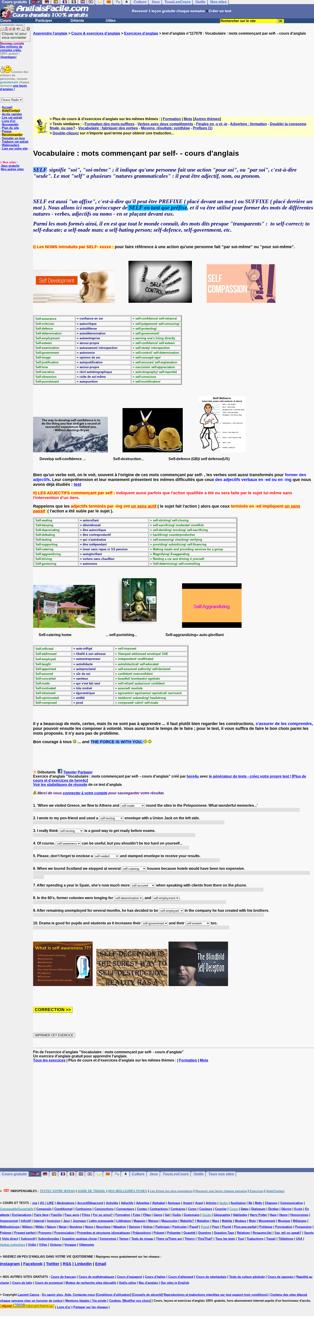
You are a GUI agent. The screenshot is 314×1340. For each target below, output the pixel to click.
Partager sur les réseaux (90, 1307)
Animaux (174, 1203)
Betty (258, 1203)
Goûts (176, 1215)
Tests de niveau (142, 1238)
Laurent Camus (28, 1294)
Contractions (159, 1209)
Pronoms (44, 1232)
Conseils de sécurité (147, 1294)
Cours (5, 20)
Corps (192, 1209)
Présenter (174, 1232)
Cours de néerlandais (211, 1277)
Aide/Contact (11, 110)
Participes (162, 1227)
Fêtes (147, 1215)
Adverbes (142, 1203)
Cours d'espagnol (129, 1277)
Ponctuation (283, 1227)
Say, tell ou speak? (287, 1232)
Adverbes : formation (248, 124)
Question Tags (224, 1232)
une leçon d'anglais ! (13, 87)
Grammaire (192, 1215)
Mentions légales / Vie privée (85, 1300)
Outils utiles (127, 1282)
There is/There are (169, 1238)
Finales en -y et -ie (211, 124)
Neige (63, 1227)
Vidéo (32, 1244)
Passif (193, 1227)
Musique (284, 1221)
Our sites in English (175, 1282)
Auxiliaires (238, 1203)
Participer (43, 20)
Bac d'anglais (148, 1282)
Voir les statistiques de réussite (60, 785)
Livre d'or (8, 121)
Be (250, 1203)
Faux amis (72, 1215)
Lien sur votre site (15, 148)
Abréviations (65, 1203)
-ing (34, 1203)
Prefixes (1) (202, 128)
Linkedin (83, 1264)
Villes (43, 1244)
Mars (215, 1221)
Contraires (178, 1209)
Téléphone (285, 1238)
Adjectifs (127, 1203)
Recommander (12, 134)
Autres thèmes (207, 119)
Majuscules (169, 1221)
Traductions (255, 1238)
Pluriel (226, 1227)
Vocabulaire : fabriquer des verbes (108, 128)
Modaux (240, 1221)
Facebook (33, 1264)
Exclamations (21, 1215)
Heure (283, 1215)
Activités (112, 1203)
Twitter (52, 1264)
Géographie (222, 1215)
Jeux (153, 1174)
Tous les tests (225, 1238)
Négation (119, 1227)
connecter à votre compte (85, 793)
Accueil (7, 107)
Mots (188, 119)
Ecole (298, 1209)
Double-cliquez (66, 133)
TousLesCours (176, 1174)
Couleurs (205, 1209)
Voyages (70, 1244)
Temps (123, 1238)
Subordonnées (48, 1238)
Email (100, 1264)
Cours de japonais (281, 1277)
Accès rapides (12, 114)
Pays (215, 1227)
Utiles (111, 20)
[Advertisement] (173, 72)
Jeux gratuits (10, 165)
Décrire (286, 1209)
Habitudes (240, 1215)
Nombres (75, 1227)
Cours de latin (22, 1282)
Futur (136, 1215)
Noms (89, 1227)
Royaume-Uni (262, 1232)
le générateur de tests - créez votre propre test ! (250, 776)
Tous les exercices (49, 1060)
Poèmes (5, 1232)
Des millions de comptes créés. (12, 47)
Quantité (189, 1232)
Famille (56, 1215)
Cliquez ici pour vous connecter (14, 35)
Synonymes (108, 1238)
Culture (138, 1174)
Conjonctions (104, 1209)
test (77, 484)
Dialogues (258, 1209)
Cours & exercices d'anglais (95, 33)
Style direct (10, 1238)
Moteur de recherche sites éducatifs (91, 1282)
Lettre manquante (101, 1221)
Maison (153, 1221)
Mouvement (267, 1221)
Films (86, 1215)
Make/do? (187, 1221)
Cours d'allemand (180, 1277)
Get (167, 1215)
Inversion (53, 1221)
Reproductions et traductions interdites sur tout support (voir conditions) (216, 1294)
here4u (193, 776)
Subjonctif (28, 1238)
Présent (159, 1232)
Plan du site (10, 128)
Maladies (203, 1221)
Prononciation (64, 1232)
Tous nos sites (221, 1174)
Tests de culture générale (247, 1277)
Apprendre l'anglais (50, 33)
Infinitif (26, 1221)
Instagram (10, 1264)
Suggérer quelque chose (79, 1238)
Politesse (265, 1227)
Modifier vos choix (136, 1300)
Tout (241, 1238)
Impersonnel (9, 1221)
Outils (199, 1174)
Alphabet (158, 1203)
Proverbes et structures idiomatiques (103, 1232)
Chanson (271, 1203)
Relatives (243, 1232)
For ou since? (103, 1215)
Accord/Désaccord (90, 1203)
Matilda (227, 1221)
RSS (67, 1264)
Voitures (56, 1244)
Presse (6, 131)
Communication (291, 1203)
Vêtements (86, 1244)
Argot (199, 1203)
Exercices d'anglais (141, 33)
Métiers (27, 1227)
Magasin (140, 1221)
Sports (309, 1232)
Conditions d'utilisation (113, 1294)
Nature (51, 1227)
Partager (85, 772)
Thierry (190, 1238)
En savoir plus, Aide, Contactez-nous (68, 1294)
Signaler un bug (13, 138)
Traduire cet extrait (15, 141)
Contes (142, 1209)
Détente (77, 20)
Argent (187, 1203)
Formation (172, 119)
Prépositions (142, 1232)
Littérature (123, 1221)
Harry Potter (258, 1215)
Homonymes (299, 1215)
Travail (271, 1238)
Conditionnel (63, 1209)
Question (204, 1232)
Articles (211, 1203)
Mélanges (299, 1221)
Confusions (83, 1209)
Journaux (79, 1221)
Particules (179, 1227)
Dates (244, 1209)
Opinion (134, 1227)
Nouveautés (10, 124)
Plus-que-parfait (245, 1227)
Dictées (273, 1209)
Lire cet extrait (12, 117)
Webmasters (10, 145)
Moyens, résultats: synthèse (165, 128)
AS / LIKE (47, 1203)
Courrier (221, 1209)
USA (299, 1238)
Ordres (148, 1227)
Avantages (8, 57)
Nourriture (103, 1227)
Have (273, 1215)
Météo (39, 1227)
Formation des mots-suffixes (109, 124)
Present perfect (25, 1232)
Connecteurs (125, 1209)
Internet (39, 1221)
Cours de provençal (49, 1282)
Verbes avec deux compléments (165, 124)
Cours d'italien (155, 1277)
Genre (158, 1215)
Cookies (115, 1300)
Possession (303, 1227)
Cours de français (63, 1277)
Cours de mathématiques (96, 1277)
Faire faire (41, 1215)
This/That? (205, 1238)
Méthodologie (10, 1227)
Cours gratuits (14, 1174)
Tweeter (70, 772)
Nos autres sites (12, 169)
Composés (43, 1209)
